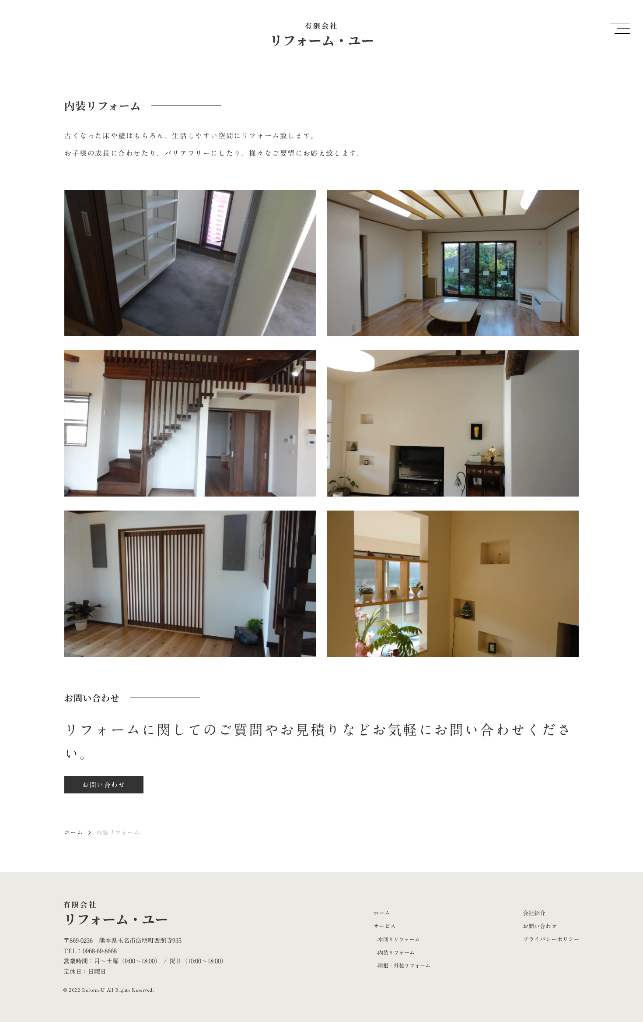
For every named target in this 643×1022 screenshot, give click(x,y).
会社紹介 (534, 913)
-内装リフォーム (396, 952)
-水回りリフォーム (398, 939)
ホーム (73, 832)
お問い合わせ (540, 926)
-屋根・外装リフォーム (403, 965)
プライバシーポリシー (551, 939)
